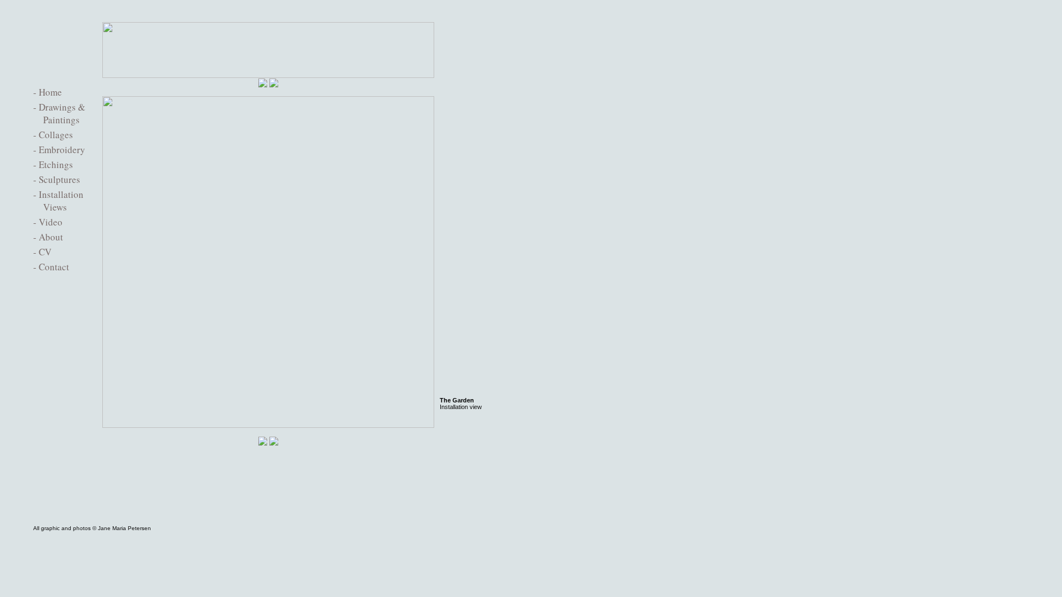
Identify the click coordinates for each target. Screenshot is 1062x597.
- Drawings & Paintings (59, 113)
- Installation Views (58, 200)
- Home (47, 92)
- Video (48, 222)
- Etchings (53, 164)
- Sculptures (56, 179)
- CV (42, 251)
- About (48, 237)
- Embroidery (59, 149)
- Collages (53, 134)
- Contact (51, 266)
